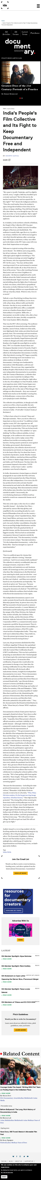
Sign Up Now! (20, 873)
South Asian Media (25, 1120)
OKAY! (4, 1177)
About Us (18, 1161)
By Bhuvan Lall (5, 1118)
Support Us (28, 1161)
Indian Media (7, 852)
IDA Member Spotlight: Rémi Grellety (15, 966)
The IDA (3, 1161)
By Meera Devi (5, 1096)
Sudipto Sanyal (12, 156)
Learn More (20, 1030)
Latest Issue (25, 33)
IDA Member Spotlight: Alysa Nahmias (16, 956)
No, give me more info (7, 1172)
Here (20, 940)
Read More (7, 959)
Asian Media (4, 1120)
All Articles (6, 33)
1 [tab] (20, 98)
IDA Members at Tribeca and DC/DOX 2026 (18, 1002)
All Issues (16, 33)
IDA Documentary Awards (9, 1098)
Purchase (35, 33)
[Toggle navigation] (38, 5)
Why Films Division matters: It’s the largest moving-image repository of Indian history (19, 795)
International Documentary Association (4, 5)
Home (3, 21)
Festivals (3, 1142)
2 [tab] (22, 98)
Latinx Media (11, 1142)
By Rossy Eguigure (6, 1140)
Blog (11, 1161)
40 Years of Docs (21, 1142)
